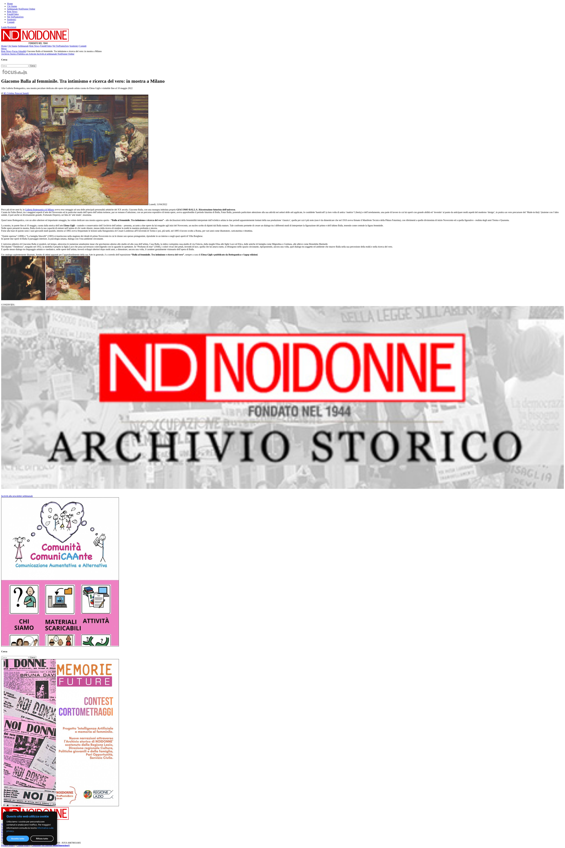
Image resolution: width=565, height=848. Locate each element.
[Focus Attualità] (14, 74)
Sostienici (11, 19)
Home (10, 3)
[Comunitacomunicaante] (60, 645)
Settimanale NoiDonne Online (21, 9)
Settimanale (23, 46)
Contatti (10, 22)
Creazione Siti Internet (50, 845)
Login (4, 27)
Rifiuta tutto (42, 838)
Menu (4, 48)
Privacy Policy (8, 845)
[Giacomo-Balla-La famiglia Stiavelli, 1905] (68, 299)
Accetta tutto (17, 838)
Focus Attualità (19, 51)
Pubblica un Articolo (27, 54)
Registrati (11, 27)
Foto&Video (13, 14)
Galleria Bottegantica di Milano (39, 209)
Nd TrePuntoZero (15, 17)
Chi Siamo (12, 6)
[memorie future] (60, 805)
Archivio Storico (9, 54)
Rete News (12, 11)
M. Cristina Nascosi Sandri (16, 93)
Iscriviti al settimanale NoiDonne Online (55, 54)
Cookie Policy (23, 845)
